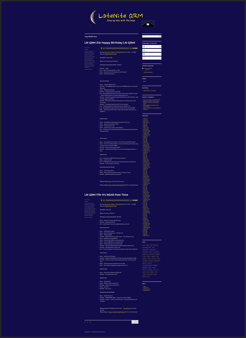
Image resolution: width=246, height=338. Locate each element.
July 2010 (145, 230)
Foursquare (157, 254)
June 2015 (145, 154)
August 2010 (145, 228)
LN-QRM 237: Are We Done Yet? (153, 99)
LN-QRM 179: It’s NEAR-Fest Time (106, 194)
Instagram (153, 256)
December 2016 (146, 130)
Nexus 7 (154, 267)
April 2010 (145, 234)
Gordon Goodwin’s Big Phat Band (115, 185)
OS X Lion (145, 269)
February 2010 (146, 235)
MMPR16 (90, 60)
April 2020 (145, 119)
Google (144, 256)
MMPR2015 (155, 265)
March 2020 (145, 121)
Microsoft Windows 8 (147, 265)
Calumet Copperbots (89, 51)
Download (118, 52)
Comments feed (146, 289)
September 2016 (146, 134)
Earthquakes (87, 53)
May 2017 (145, 123)
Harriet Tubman (91, 56)
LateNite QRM (87, 331)
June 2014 (145, 171)
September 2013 (146, 183)
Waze (155, 274)
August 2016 (145, 136)
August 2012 (145, 200)
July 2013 (145, 185)
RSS (115, 54)
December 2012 (146, 195)
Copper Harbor (153, 249)
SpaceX (152, 272)
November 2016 (146, 132)
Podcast (86, 49)
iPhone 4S (87, 58)
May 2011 (145, 216)
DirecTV (150, 251)
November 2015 (146, 148)
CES (153, 247)
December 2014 (146, 163)
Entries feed (145, 287)
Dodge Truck (145, 254)
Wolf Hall (90, 215)
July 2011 (145, 214)
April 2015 (145, 157)
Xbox (148, 276)
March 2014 (145, 175)
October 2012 (146, 198)
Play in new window (109, 52)
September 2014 (146, 167)
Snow (148, 272)
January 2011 (146, 222)
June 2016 (145, 138)
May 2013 (145, 188)
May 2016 (145, 140)
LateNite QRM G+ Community (149, 90)
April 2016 (145, 141)
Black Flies (156, 245)
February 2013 (146, 192)
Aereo (144, 245)
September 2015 (146, 150)
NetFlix (149, 267)
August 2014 (145, 168)
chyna (86, 52)
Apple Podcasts (109, 54)
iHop (89, 206)
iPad (158, 256)
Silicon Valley (88, 63)
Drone (86, 206)
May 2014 (145, 172)
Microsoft (86, 208)
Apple (148, 245)
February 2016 (146, 144)
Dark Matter (145, 251)
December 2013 (146, 179)
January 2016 (146, 145)
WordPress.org (146, 290)
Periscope (93, 210)
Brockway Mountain (147, 247)
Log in (144, 286)
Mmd (144, 102)
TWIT (156, 272)
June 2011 (145, 215)
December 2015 (146, 146)
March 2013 (145, 191)
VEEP (90, 66)
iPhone (149, 258)
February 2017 (146, 128)
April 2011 (145, 218)
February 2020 (146, 122)
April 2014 (145, 173)
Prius (155, 269)
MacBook (151, 260)
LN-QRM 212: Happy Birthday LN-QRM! (110, 42)
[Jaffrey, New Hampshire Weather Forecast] (148, 69)
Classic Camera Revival (89, 203)
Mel (144, 108)
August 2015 (145, 152)
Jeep (158, 258)
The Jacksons (126, 308)
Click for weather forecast (148, 72)
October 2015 (146, 149)
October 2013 (146, 181)
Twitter (144, 274)
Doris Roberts (90, 52)
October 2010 (146, 226)
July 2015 (145, 153)
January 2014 (146, 177)
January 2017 (146, 129)
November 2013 (146, 180)
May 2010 (145, 233)
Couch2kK (87, 204)
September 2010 (146, 227)
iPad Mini (144, 258)
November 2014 (146, 164)
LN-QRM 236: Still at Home (153, 101)
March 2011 (145, 219)
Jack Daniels (87, 207)
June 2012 (145, 203)
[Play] (101, 48)
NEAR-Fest (91, 208)
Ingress (148, 256)
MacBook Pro (157, 260)
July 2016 (145, 137)
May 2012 (145, 204)
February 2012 (146, 208)
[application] (119, 48)
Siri (157, 269)
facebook (151, 254)
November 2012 (146, 196)
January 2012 (146, 210)
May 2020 (145, 118)
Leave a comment (88, 69)
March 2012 (145, 207)
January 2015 (146, 161)
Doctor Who (156, 251)
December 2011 (146, 211)
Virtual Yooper (150, 274)
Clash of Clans (145, 249)
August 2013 (145, 184)
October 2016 (146, 133)
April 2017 (145, 125)
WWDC (144, 276)
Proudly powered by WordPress (98, 331)
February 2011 (146, 220)
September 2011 (146, 212)
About (144, 81)
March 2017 (145, 126)
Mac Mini (144, 263)
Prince (110, 181)
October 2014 (146, 165)
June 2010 (145, 231)
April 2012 (145, 206)
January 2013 (146, 193)
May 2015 (145, 156)
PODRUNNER (90, 212)
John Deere (145, 260)
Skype (144, 272)
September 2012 (146, 199)
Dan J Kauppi (92, 204)
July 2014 (145, 169)
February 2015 (146, 160)
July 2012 (145, 202)
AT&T (151, 245)
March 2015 (145, 158)
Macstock (92, 207)
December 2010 (146, 223)
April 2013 (145, 189)
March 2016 (145, 142)
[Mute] (133, 48)
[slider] (136, 48)
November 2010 (146, 224)
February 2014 (146, 176)
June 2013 (145, 187)
